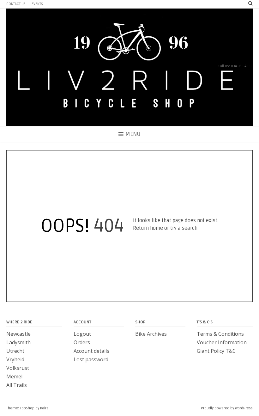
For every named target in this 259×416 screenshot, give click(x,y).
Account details (91, 350)
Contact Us (16, 4)
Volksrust (17, 367)
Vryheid (15, 359)
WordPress (244, 408)
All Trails (16, 385)
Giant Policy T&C (216, 350)
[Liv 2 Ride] (129, 67)
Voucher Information (222, 342)
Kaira (44, 408)
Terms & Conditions (220, 333)
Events (37, 4)
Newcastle (18, 333)
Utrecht (15, 350)
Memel (14, 376)
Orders (82, 342)
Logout (82, 333)
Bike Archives (151, 333)
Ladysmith (18, 342)
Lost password (91, 359)
